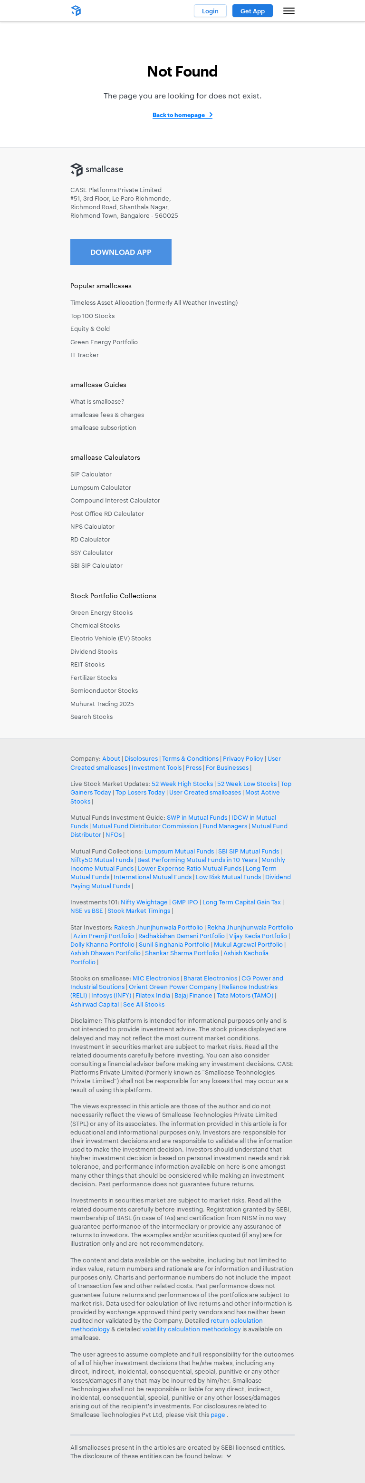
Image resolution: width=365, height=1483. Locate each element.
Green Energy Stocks (101, 612)
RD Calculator (90, 539)
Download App (121, 251)
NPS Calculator (92, 526)
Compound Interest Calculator (115, 500)
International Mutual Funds (153, 877)
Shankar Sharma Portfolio (182, 953)
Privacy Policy (243, 758)
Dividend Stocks (93, 651)
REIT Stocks (87, 664)
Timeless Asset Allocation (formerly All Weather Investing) (154, 302)
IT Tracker (84, 355)
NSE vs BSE (86, 910)
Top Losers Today (140, 792)
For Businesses (227, 767)
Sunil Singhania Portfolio (174, 944)
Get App (252, 11)
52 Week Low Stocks (247, 783)
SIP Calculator (91, 474)
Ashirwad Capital (94, 1004)
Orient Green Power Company (173, 986)
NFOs (114, 834)
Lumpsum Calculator (100, 487)
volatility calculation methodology (191, 1329)
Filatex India (153, 995)
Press (194, 767)
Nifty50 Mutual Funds (101, 859)
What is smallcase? (97, 401)
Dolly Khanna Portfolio (102, 944)
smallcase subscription (103, 427)
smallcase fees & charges (107, 414)
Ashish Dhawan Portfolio (105, 953)
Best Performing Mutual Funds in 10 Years (197, 859)
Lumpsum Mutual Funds (179, 851)
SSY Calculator (91, 552)
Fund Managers (224, 826)
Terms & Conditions (190, 758)
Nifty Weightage (144, 902)
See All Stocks (143, 1004)
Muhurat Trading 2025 (102, 704)
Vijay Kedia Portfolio (258, 936)
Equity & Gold (90, 328)
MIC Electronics (156, 978)
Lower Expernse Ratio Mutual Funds (189, 868)
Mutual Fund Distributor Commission (145, 826)
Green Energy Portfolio (104, 342)
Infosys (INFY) (111, 995)
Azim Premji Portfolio (103, 936)
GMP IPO (185, 902)
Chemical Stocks (95, 625)
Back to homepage (179, 114)
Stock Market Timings (138, 910)
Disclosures (141, 758)
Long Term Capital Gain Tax (241, 902)
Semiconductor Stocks (104, 690)
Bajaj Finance (193, 995)
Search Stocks (91, 716)
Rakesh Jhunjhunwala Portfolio (158, 927)
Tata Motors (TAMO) (245, 995)
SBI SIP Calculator (96, 565)
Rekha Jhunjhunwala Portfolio (250, 927)
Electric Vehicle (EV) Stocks (110, 638)
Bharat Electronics (210, 978)
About (111, 758)
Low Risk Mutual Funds (228, 877)
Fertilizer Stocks (93, 677)
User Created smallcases (205, 792)
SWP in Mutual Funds (197, 817)
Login (210, 11)
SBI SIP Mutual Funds (248, 851)
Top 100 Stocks (92, 316)
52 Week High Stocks (182, 783)
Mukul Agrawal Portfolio (248, 944)
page (219, 1414)
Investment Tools (157, 767)
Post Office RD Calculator (107, 513)
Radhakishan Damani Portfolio (181, 936)
